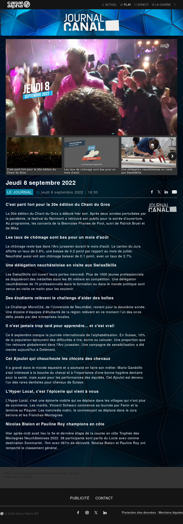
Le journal (19, 192)
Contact (104, 497)
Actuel (111, 4)
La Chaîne (163, 4)
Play (127, 4)
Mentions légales (171, 512)
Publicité (80, 497)
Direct (143, 4)
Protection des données (139, 512)
